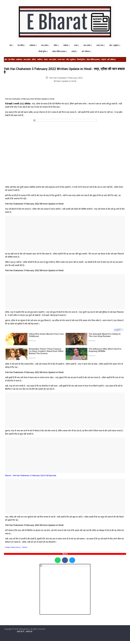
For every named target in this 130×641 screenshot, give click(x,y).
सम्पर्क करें (29, 631)
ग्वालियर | (66, 45)
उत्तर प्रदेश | (87, 45)
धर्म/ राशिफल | (86, 51)
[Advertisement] (65, 233)
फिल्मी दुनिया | (43, 51)
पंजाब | (76, 45)
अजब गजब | (100, 45)
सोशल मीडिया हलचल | (59, 51)
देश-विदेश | (21, 45)
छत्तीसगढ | (33, 45)
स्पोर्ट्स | (74, 51)
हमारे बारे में (20, 631)
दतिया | (56, 45)
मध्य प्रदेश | (45, 45)
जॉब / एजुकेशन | (114, 45)
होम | (11, 45)
